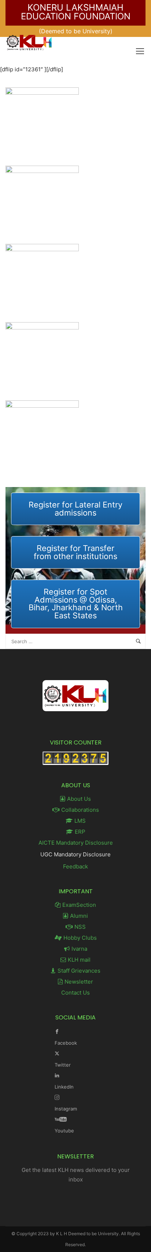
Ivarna (79, 948)
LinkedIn (64, 1087)
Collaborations (80, 809)
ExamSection (79, 904)
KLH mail (79, 959)
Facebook (66, 1043)
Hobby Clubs (80, 937)
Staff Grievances (79, 970)
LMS (80, 820)
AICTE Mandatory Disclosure (75, 842)
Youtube (64, 1131)
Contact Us (75, 992)
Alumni (79, 915)
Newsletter (79, 981)
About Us (79, 798)
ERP (80, 831)
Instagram (66, 1109)
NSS (80, 926)
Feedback (75, 866)
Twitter (63, 1065)
